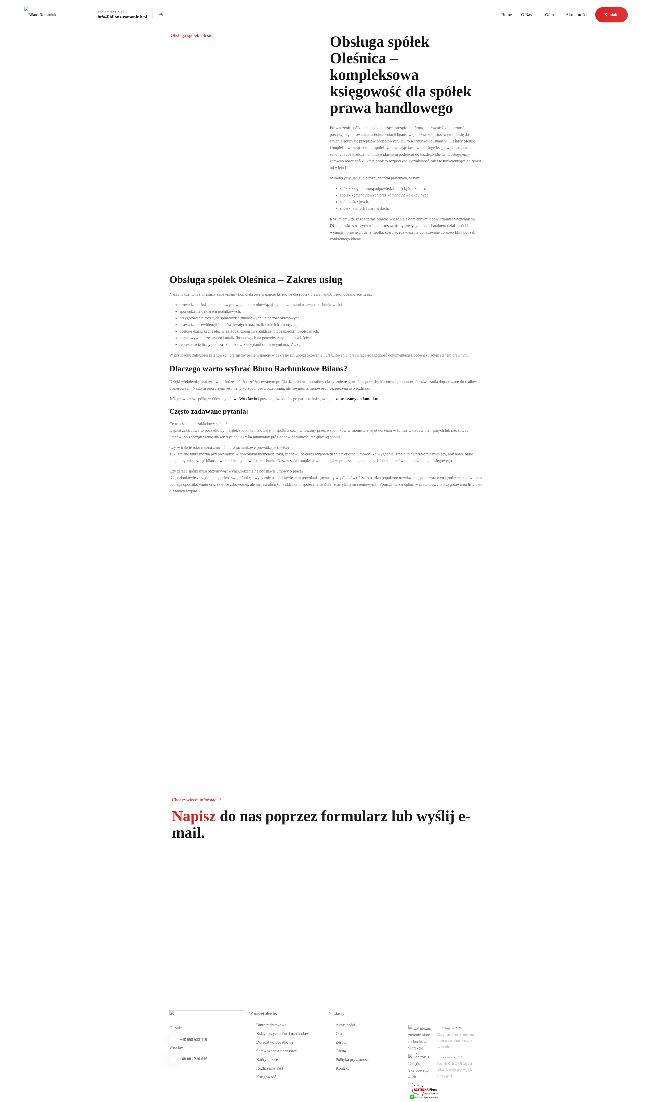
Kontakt (611, 14)
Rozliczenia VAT (270, 1068)
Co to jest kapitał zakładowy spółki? (198, 424)
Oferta (550, 15)
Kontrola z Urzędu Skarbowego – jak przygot (454, 1069)
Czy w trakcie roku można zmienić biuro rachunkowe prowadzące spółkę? (229, 447)
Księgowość (266, 1077)
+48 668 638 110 (193, 1039)
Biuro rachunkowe (271, 1025)
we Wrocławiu (245, 399)
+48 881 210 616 (193, 1059)
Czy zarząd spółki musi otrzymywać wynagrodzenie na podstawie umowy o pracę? (236, 471)
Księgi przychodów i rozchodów (282, 1033)
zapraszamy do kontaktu (357, 399)
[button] (326, 424)
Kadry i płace (267, 1059)
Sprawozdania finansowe (276, 1051)
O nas (526, 15)
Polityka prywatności (353, 1059)
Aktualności (577, 15)
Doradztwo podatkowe (274, 1042)
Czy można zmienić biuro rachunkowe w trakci (455, 1040)
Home (506, 15)
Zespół (341, 1042)
